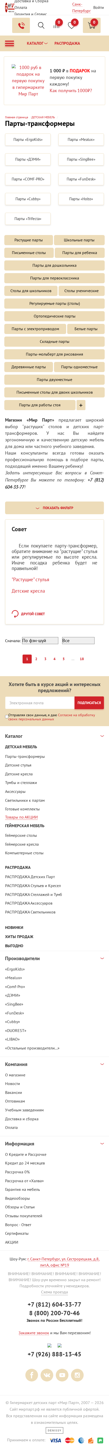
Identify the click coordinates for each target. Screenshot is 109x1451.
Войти (98, 7)
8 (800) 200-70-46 (54, 1313)
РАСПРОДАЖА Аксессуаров (28, 903)
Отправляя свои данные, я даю (51, 717)
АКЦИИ (11, 1242)
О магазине (15, 1074)
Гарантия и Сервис (30, 13)
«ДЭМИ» (12, 995)
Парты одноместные (79, 366)
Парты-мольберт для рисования (54, 354)
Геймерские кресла (22, 844)
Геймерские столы (21, 835)
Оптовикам (15, 1101)
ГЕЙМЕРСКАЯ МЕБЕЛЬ (24, 825)
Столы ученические (81, 290)
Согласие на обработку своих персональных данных (51, 717)
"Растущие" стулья (30, 579)
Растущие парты (28, 239)
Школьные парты (79, 239)
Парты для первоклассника (54, 277)
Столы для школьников (30, 290)
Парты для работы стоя (40, 404)
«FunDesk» (14, 1012)
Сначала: (13, 640)
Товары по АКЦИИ (21, 817)
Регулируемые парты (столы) (54, 303)
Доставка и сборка (22, 1118)
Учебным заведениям (24, 1109)
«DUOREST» (15, 1030)
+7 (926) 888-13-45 (54, 1354)
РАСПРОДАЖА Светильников (30, 911)
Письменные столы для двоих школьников (54, 392)
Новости (12, 1083)
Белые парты (86, 328)
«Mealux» (13, 977)
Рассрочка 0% (17, 1171)
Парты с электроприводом (35, 328)
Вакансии (13, 1092)
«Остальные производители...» (32, 1047)
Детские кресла (28, 591)
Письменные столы (29, 252)
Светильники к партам (25, 800)
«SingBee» (14, 1004)
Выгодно (14, 945)
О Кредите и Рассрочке (25, 1154)
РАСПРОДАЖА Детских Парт (30, 876)
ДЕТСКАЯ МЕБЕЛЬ (21, 746)
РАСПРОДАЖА (18, 867)
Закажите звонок (34, 1332)
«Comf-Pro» (15, 986)
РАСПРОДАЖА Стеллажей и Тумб (33, 894)
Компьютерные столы (24, 852)
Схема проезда (54, 1291)
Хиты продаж (19, 936)
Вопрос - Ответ (18, 1224)
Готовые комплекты (22, 808)
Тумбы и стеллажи (21, 782)
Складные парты (54, 341)
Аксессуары (15, 791)
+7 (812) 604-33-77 (54, 1304)
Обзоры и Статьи (20, 1206)
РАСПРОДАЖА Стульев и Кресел (33, 885)
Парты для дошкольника (54, 265)
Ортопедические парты (55, 316)
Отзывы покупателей (23, 1215)
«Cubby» (12, 1021)
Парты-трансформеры (25, 756)
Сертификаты (17, 1233)
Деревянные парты (28, 366)
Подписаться (89, 703)
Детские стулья (18, 765)
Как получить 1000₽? (71, 90)
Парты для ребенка (79, 252)
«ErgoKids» (15, 969)
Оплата (20, 7)
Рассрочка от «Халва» (24, 1180)
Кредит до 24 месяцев (25, 1162)
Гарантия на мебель (22, 1189)
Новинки (14, 927)
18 (82, 659)
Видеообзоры (17, 1198)
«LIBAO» (12, 1039)
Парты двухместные (54, 379)
